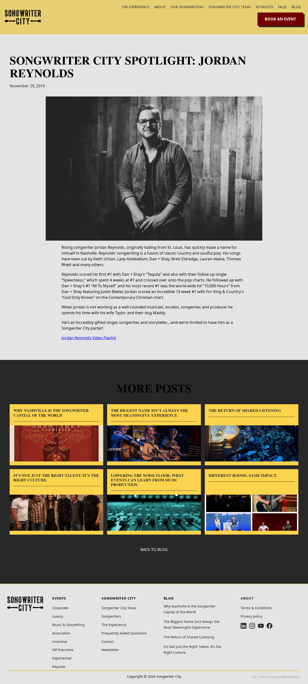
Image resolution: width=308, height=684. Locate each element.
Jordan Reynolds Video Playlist (89, 337)
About (160, 7)
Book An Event (280, 19)
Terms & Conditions (256, 608)
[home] (23, 17)
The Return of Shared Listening (189, 637)
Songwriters (111, 616)
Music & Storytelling (68, 625)
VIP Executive (62, 650)
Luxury (57, 616)
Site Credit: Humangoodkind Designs (276, 677)
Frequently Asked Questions (124, 633)
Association (61, 633)
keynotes (264, 7)
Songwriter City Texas (230, 7)
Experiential (61, 658)
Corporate (60, 608)
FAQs (282, 7)
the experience (135, 7)
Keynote (58, 667)
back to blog (154, 549)
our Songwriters (187, 7)
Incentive (59, 642)
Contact (108, 642)
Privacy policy (251, 616)
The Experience (114, 625)
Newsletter (110, 650)
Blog (296, 7)
